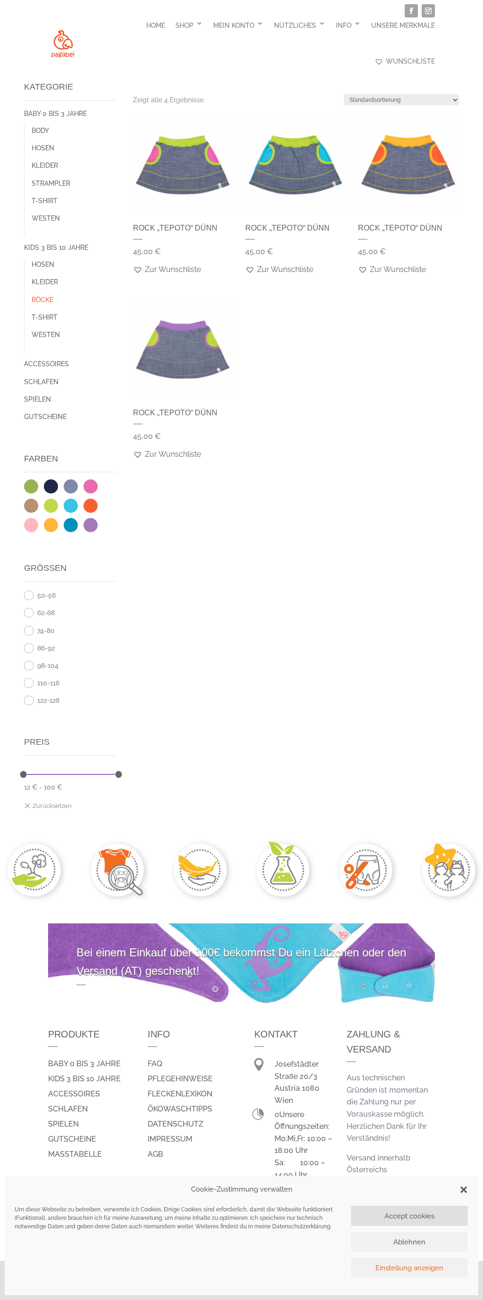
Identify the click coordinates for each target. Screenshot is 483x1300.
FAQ (155, 1063)
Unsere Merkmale (403, 25)
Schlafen (41, 382)
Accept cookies (409, 1216)
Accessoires (46, 364)
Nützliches (295, 25)
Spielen (37, 399)
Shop (184, 25)
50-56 (46, 595)
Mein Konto (233, 25)
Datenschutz (175, 1123)
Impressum (170, 1139)
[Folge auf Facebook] (411, 10)
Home (155, 25)
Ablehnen (409, 1242)
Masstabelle (75, 1154)
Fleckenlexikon (180, 1093)
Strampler (51, 183)
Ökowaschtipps (180, 1108)
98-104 (47, 665)
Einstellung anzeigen (409, 1268)
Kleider (45, 165)
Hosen (43, 148)
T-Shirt (45, 201)
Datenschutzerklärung (301, 1226)
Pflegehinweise (180, 1078)
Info (343, 25)
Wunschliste (410, 61)
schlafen (68, 1108)
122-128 (48, 700)
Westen (46, 218)
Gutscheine (45, 416)
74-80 (46, 630)
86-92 (46, 648)
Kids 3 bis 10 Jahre (56, 247)
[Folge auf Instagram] (428, 10)
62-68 (46, 613)
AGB (155, 1154)
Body (40, 130)
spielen (63, 1123)
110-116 (48, 683)
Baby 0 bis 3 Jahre (55, 113)
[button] (463, 1189)
